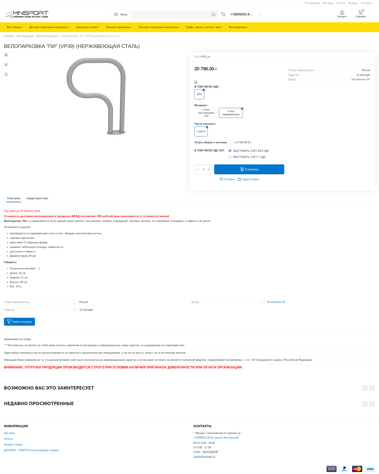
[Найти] (214, 14)
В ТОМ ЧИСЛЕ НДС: (206, 86)
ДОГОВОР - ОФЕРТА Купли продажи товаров (31, 450)
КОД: (197, 56)
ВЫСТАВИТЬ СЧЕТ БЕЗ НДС (251, 150)
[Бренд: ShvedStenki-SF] (196, 81)
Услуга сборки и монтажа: (210, 142)
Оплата (8, 438)
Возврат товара (13, 444)
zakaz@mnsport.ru (204, 456)
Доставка (9, 433)
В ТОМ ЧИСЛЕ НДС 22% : (211, 150)
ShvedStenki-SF (276, 302)
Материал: (200, 105)
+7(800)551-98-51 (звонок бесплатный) (216, 437)
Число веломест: (205, 123)
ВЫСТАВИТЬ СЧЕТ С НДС (250, 157)
